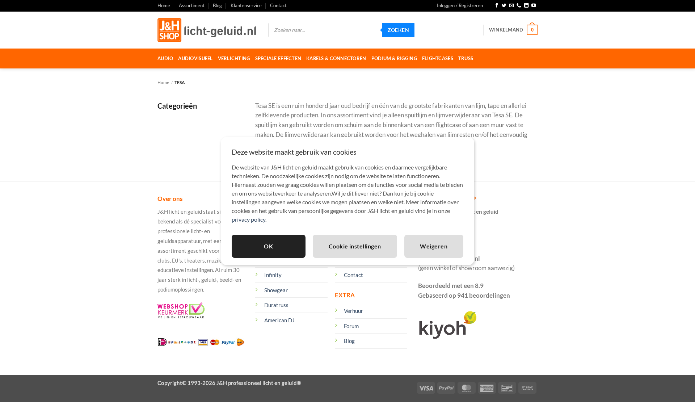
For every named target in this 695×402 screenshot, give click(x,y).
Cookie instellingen (355, 246)
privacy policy (248, 219)
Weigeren (433, 246)
